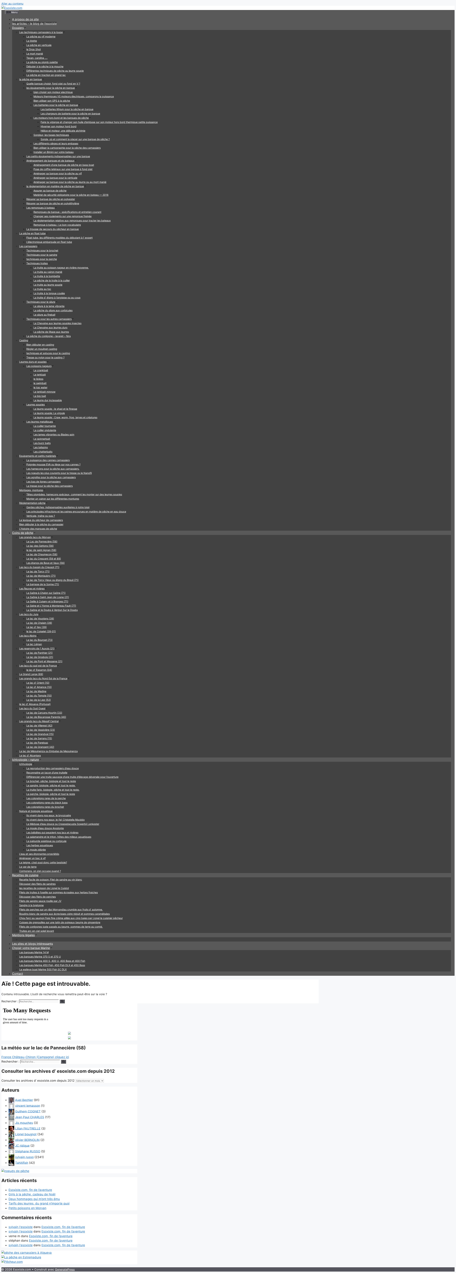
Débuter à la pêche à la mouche (44, 66)
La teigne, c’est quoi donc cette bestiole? (43, 862)
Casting (23, 340)
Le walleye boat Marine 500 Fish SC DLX (43, 969)
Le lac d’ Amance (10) (39, 686)
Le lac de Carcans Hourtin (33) (44, 712)
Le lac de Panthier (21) (39, 652)
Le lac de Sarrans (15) (39, 738)
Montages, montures (31, 490)
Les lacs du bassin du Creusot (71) (39, 567)
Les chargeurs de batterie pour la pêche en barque (70, 113)
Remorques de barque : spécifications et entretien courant (67, 211)
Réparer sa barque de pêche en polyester (50, 199)
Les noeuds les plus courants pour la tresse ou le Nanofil (59, 472)
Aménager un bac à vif (32, 858)
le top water (40, 387)
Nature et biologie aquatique (36, 811)
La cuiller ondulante (44, 430)
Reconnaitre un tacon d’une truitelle (46, 772)
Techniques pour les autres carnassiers (49, 318)
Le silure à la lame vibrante (48, 306)
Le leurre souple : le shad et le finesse (55, 408)
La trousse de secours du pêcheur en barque (52, 229)
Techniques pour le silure (40, 301)
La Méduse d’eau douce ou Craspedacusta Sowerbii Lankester (62, 823)
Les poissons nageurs (38, 366)
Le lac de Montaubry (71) (41, 575)
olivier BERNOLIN (27, 1140)
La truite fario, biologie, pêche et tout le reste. (52, 789)
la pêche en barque (30, 79)
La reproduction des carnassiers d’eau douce (52, 768)
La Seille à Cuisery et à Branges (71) (47, 601)
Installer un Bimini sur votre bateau (53, 152)
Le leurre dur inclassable (47, 400)
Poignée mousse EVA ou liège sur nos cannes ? (53, 464)
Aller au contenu (12, 3)
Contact (17, 973)
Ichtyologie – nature (25, 759)
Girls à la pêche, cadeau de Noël (32, 1194)
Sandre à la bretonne (31, 905)
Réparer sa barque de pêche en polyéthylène (52, 203)
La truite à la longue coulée (49, 293)
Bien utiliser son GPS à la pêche (51, 100)
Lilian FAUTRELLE (27, 1128)
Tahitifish (21, 1162)
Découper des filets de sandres (37, 883)
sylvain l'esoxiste (21, 1227)
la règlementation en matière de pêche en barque (55, 186)
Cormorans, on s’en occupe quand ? (40, 871)
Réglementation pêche (32, 502)
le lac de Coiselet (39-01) (41, 631)
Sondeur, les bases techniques (51, 134)
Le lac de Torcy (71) (38, 571)
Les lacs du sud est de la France (38, 665)
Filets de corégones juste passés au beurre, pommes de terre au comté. (61, 926)
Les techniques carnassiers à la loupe (41, 32)
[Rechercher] (62, 1001)
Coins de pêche (22, 533)
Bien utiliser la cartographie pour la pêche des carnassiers (67, 147)
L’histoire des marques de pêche (38, 528)
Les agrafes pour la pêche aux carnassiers (51, 477)
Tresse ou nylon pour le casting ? (45, 357)
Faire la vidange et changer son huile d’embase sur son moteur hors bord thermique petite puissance (99, 122)
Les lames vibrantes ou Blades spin (53, 434)
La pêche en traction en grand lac (46, 74)
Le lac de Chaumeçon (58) (41, 554)
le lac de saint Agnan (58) (41, 550)
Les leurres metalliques (39, 421)
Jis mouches (24, 1122)
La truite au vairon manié (47, 271)
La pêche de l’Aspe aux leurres (51, 331)
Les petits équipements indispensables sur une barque (58, 156)
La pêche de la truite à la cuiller (51, 280)
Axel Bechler (24, 1100)
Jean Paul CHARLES (29, 1117)
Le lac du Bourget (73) (39, 639)
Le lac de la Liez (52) (38, 699)
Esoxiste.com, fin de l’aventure (30, 1190)
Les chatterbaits (42, 451)
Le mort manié (34, 53)
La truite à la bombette (46, 276)
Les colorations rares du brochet (45, 806)
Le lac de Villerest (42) (39, 725)
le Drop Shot (33, 49)
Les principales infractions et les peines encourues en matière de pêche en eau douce (76, 511)
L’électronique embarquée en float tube (49, 241)
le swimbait (39, 383)
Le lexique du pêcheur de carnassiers (41, 520)
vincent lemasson (27, 1105)
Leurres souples (35, 404)
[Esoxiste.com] (11, 8)
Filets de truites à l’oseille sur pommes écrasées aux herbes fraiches (58, 892)
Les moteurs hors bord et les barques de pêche (61, 117)
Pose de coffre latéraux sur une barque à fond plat (62, 169)
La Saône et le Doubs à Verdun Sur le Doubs (52, 609)
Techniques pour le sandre (41, 254)
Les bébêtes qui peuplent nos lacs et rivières (52, 832)
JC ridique (22, 1145)
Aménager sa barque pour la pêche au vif (57, 173)
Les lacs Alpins (27, 635)
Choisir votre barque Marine (31, 948)
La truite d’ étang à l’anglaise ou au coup (57, 297)
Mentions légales (23, 935)
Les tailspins (40, 447)
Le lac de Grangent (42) (40, 746)
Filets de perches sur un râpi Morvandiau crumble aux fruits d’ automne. (61, 909)
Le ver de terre (28, 866)
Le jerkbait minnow (44, 391)
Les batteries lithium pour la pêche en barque (67, 109)
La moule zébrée (36, 849)
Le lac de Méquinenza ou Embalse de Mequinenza (48, 751)
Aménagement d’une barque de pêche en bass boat (63, 164)
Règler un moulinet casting (41, 348)
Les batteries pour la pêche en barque (55, 104)
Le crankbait (40, 370)
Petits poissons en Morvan (27, 1208)
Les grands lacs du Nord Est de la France (43, 678)
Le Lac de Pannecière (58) (41, 541)
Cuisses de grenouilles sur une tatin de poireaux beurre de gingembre (59, 922)
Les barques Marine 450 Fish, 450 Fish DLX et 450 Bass (52, 965)
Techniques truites (37, 263)
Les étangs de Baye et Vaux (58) (45, 562)
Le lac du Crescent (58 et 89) (43, 558)
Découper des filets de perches (37, 896)
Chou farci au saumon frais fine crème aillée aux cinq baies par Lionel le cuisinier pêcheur (71, 918)
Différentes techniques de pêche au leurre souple (55, 70)
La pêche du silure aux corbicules (52, 310)
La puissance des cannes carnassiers (48, 460)
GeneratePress (65, 1269)
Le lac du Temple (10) (39, 695)
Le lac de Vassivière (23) (40, 729)
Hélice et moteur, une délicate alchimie (63, 130)
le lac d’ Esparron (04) (39, 669)
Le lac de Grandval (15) (40, 734)
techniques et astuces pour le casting (48, 353)
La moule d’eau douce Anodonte (45, 828)
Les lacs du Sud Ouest (32, 708)
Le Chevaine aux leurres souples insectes (57, 323)
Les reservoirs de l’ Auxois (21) (37, 648)
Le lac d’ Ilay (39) (36, 627)
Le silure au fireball (44, 314)
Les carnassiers (28, 246)
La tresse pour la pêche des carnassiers (49, 485)
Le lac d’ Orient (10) (37, 682)
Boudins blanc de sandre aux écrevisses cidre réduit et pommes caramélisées (64, 913)
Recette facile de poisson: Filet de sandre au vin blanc (50, 879)
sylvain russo (24, 1157)
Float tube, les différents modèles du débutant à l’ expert (59, 237)
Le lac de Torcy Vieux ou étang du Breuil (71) (52, 579)
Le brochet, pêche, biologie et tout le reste (51, 781)
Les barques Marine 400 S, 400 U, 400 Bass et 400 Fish (52, 960)
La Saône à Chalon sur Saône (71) (46, 592)
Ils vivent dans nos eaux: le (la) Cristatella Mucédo (55, 819)
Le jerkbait (39, 374)
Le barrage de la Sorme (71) (42, 584)
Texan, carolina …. (37, 57)
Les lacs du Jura (28, 614)
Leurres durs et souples (32, 361)
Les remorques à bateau (40, 207)
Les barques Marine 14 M (34, 952)
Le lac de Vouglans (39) (40, 618)
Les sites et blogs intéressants (32, 943)
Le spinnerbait (41, 438)
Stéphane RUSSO (27, 1151)
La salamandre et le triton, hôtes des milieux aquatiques (58, 836)
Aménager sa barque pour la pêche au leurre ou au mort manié (69, 181)
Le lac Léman (34, 644)
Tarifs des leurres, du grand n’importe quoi (39, 1203)
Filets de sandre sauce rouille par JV (40, 900)
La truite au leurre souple (47, 284)
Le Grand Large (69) (31, 674)
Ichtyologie (25, 764)
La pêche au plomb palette (42, 62)
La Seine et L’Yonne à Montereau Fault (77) (51, 605)
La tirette (31, 40)
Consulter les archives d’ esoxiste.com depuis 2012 (37, 1080)
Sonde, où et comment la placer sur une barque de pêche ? (75, 139)
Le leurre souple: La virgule (49, 413)
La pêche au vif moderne (40, 36)
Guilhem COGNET (28, 1111)
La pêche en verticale (38, 45)
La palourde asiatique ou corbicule (46, 841)
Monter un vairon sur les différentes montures (52, 498)
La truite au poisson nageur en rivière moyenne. (61, 267)
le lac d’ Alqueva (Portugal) (35, 704)
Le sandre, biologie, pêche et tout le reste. (51, 785)
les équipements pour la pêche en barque (50, 87)
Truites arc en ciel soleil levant (36, 930)
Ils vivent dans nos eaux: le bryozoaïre (48, 815)
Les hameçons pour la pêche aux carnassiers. (52, 468)
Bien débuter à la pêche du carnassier (41, 524)
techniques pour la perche (41, 259)
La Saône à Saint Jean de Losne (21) (47, 597)
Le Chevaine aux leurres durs (50, 327)
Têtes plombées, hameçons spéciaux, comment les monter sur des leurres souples (74, 494)
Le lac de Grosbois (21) (39, 657)
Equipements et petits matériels (37, 455)
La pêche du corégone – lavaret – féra (48, 336)
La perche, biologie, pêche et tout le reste (50, 793)
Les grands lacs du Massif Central (39, 721)
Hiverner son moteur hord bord (58, 126)
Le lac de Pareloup (37, 742)
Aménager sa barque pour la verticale (55, 177)
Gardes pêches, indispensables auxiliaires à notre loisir (58, 507)
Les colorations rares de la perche (46, 798)
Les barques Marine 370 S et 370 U (40, 956)
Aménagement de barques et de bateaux (50, 160)
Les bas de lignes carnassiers (43, 481)
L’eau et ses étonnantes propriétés (39, 853)
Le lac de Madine (36, 691)
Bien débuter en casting (40, 344)
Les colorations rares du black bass (47, 802)
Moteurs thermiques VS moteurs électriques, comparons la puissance (73, 96)
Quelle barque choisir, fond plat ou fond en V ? (53, 83)
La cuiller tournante (44, 425)
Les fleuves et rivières (32, 588)
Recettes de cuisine (25, 875)
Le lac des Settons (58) (40, 545)
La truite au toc (42, 288)
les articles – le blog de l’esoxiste (34, 23)
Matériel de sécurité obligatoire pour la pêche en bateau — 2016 (70, 194)
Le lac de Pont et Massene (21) (44, 661)
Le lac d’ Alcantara (30, 755)
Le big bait (39, 395)
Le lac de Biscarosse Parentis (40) (46, 716)
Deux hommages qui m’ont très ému (34, 1199)
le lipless (38, 378)
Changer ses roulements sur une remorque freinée (62, 216)
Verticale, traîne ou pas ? (40, 515)
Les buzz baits (42, 443)
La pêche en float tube (32, 233)
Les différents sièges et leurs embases (55, 143)
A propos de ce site (25, 19)
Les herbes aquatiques (39, 845)
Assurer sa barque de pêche (49, 190)
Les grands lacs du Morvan (35, 537)
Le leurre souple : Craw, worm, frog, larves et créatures (65, 417)
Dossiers (18, 28)
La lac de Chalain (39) (39, 622)
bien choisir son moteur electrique (53, 92)
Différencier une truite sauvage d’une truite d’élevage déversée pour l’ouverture (72, 776)
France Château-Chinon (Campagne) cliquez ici (35, 1057)
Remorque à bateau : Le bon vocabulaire (57, 224)
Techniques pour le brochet (42, 250)
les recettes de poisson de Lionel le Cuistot (44, 888)
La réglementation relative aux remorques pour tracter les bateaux (72, 220)
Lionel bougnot (26, 1134)
